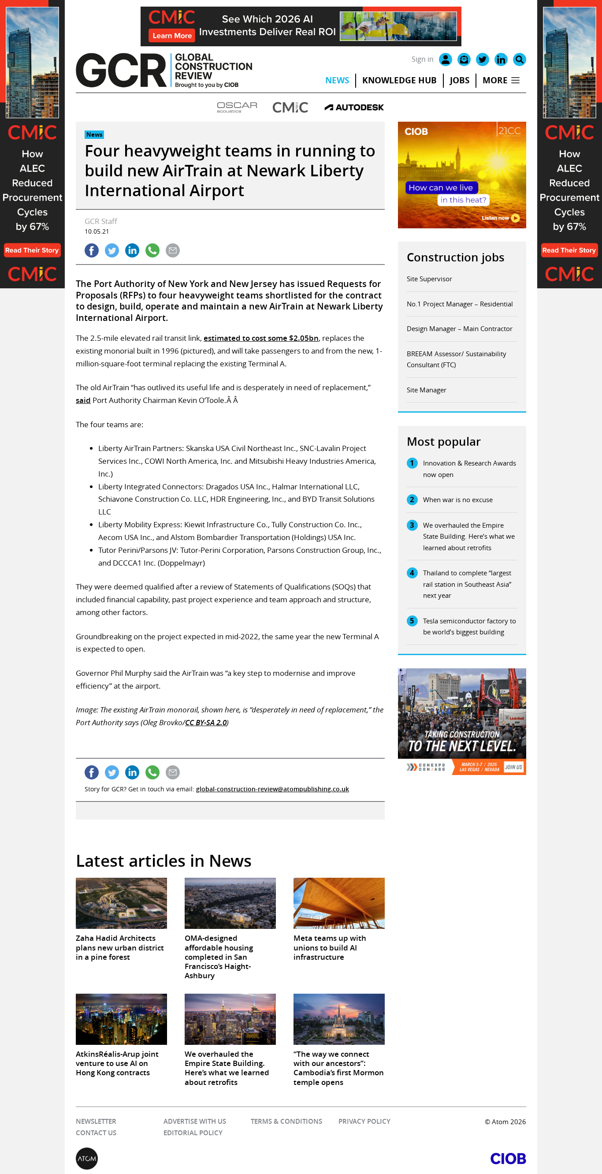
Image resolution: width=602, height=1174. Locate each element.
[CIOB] (413, 1158)
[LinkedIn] (501, 59)
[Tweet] (112, 250)
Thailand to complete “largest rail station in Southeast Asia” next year (467, 584)
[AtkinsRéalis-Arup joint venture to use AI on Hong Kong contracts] (121, 1019)
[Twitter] (482, 59)
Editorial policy (193, 1132)
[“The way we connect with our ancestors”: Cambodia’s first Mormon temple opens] (339, 1019)
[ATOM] (188, 1159)
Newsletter (96, 1121)
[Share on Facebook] (92, 250)
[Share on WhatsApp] (152, 250)
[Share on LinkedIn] (132, 250)
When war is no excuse (458, 499)
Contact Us (96, 1132)
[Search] (519, 59)
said (83, 400)
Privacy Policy (364, 1121)
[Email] (464, 59)
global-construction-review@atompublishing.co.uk (272, 789)
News (337, 80)
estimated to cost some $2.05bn (261, 338)
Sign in (423, 59)
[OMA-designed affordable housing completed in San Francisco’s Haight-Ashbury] (230, 903)
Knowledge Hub (399, 80)
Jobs (459, 80)
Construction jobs (456, 257)
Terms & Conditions (286, 1121)
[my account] (445, 59)
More (495, 80)
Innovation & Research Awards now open (469, 468)
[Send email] (173, 250)
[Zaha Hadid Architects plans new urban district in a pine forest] (121, 903)
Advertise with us (195, 1121)
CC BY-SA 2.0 (206, 722)
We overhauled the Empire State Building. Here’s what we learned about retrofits (469, 536)
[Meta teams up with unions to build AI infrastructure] (339, 903)
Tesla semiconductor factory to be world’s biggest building (469, 626)
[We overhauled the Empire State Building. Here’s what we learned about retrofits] (230, 1019)
